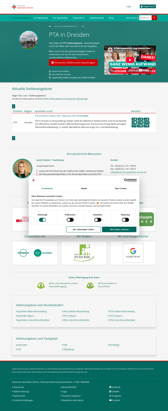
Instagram (116, 395)
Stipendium (79, 17)
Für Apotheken (60, 17)
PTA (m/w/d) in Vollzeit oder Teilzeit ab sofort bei (61, 115)
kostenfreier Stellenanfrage (76, 99)
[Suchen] (154, 17)
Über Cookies (121, 188)
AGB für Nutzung (21, 391)
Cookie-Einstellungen (23, 400)
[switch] (70, 220)
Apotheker (22, 345)
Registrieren (149, 6)
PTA (19, 349)
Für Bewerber (41, 17)
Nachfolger (114, 345)
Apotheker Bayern (25, 315)
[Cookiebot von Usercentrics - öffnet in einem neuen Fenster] (126, 180)
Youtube (116, 400)
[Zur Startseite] (49, 26)
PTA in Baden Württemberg (122, 311)
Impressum (19, 387)
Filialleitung (68, 349)
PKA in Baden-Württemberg (76, 311)
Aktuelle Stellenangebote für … (66, 26)
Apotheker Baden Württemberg (32, 311)
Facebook (116, 387)
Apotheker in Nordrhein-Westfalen (33, 320)
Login (128, 6)
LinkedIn (115, 391)
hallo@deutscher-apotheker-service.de (128, 172)
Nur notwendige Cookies (83, 229)
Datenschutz (19, 395)
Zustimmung (47, 188)
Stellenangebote (20, 17)
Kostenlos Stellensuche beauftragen (74, 62)
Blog (111, 17)
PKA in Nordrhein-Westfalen (76, 320)
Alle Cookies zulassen (119, 229)
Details (84, 188)
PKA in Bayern (69, 315)
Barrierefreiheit (69, 387)
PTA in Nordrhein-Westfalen (122, 320)
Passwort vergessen (71, 395)
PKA (65, 345)
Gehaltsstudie (97, 17)
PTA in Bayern (115, 315)
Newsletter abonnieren (73, 400)
